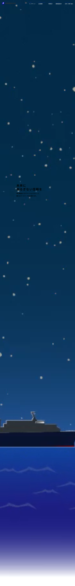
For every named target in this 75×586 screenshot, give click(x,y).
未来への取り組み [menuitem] (69, 3)
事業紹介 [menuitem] (50, 3)
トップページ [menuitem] (32, 3)
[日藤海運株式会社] (9, 3)
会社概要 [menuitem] (41, 3)
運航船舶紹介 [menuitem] (59, 3)
